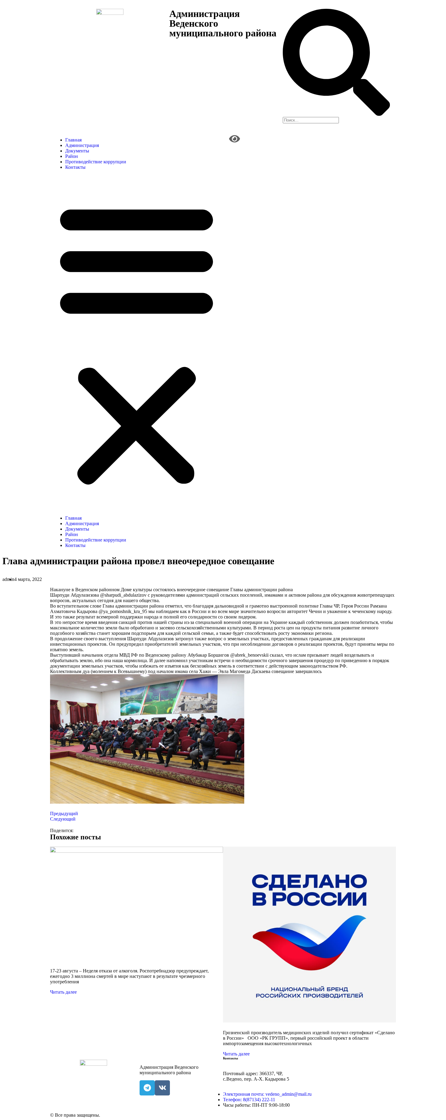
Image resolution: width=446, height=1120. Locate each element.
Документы (77, 150)
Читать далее (63, 992)
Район (71, 156)
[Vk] (162, 1087)
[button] (136, 343)
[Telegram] (147, 1087)
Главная (73, 139)
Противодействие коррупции (95, 161)
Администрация (82, 145)
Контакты (75, 167)
